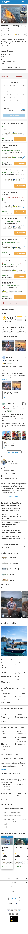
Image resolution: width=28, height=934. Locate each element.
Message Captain (14, 496)
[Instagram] (17, 913)
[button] (14, 110)
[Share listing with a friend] (21, 26)
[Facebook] (10, 913)
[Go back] (2, 2)
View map (18, 30)
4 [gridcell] (20, 103)
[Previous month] (23, 82)
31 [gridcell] (7, 103)
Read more (5, 379)
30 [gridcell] (4, 103)
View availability (20, 139)
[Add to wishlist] (25, 26)
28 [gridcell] (20, 100)
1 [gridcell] (10, 103)
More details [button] (4, 769)
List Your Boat (14, 899)
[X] (13, 913)
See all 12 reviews (13, 452)
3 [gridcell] (17, 103)
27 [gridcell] (17, 100)
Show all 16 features (14, 67)
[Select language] (16, 903)
